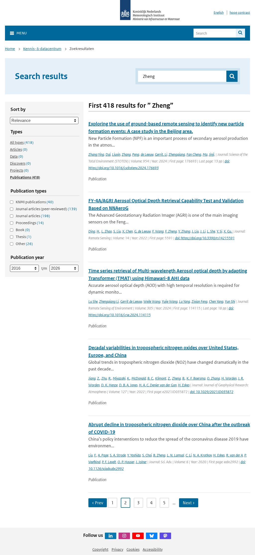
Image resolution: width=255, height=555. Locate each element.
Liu (90, 455)
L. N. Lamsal (175, 455)
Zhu (104, 378)
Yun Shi (230, 301)
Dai (108, 154)
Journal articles (33, 215)
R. (109, 378)
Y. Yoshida (134, 455)
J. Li (202, 231)
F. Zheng (171, 231)
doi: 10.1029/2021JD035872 (211, 391)
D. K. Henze (109, 385)
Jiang (92, 378)
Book (23, 229)
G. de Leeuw (142, 231)
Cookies (133, 549)
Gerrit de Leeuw (131, 301)
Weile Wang (151, 301)
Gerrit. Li (161, 154)
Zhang (126, 154)
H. (98, 231)
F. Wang (158, 231)
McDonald (138, 378)
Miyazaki (119, 378)
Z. (98, 378)
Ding (91, 231)
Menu (21, 33)
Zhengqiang (177, 154)
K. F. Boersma (196, 378)
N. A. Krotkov (202, 455)
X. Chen (127, 231)
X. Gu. (228, 231)
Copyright (100, 549)
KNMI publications (35, 202)
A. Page (103, 455)
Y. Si (219, 231)
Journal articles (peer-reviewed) (46, 208)
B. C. (150, 378)
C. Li (188, 455)
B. (183, 378)
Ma (205, 154)
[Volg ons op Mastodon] (165, 536)
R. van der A (234, 455)
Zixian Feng (199, 301)
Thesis (23, 236)
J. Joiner (141, 461)
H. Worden (229, 378)
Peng (135, 154)
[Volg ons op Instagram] (124, 536)
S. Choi (147, 455)
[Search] (240, 33)
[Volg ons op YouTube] (138, 536)
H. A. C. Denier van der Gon (158, 385)
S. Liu (117, 231)
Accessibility (153, 549)
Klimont (160, 378)
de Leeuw (147, 154)
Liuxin (116, 154)
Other (24, 243)
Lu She (93, 301)
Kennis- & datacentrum (42, 48)
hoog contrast (240, 12)
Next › (188, 502)
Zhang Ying (96, 154)
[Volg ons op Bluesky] (151, 536)
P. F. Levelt (109, 461)
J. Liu (195, 231)
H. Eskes (184, 385)
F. (95, 455)
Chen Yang (216, 301)
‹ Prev (97, 502)
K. (128, 378)
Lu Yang (184, 301)
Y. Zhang (184, 231)
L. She (211, 231)
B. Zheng (159, 455)
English (219, 12)
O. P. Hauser (126, 461)
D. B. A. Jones (128, 385)
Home (10, 48)
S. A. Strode (118, 455)
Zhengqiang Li (109, 301)
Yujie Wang (170, 301)
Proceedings (30, 222)
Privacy (117, 549)
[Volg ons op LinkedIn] (110, 536)
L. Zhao (106, 231)
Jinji (211, 154)
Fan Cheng (194, 154)
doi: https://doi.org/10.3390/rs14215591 (205, 238)
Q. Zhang (213, 378)
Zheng (176, 378)
